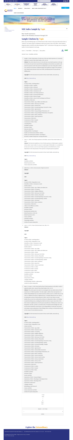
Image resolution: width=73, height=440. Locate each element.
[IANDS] (9, 10)
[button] (15, 8)
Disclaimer (28, 434)
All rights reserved (20, 434)
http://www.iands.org (31, 78)
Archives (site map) (10, 435)
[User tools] (67, 29)
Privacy (24, 434)
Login (65, 7)
